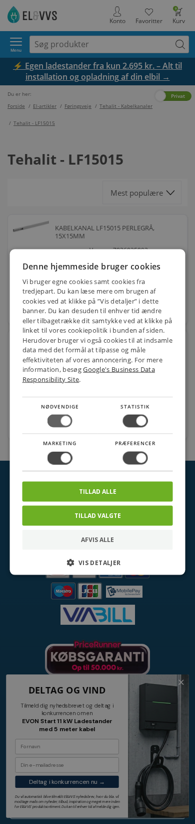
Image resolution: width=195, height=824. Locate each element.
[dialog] (98, 412)
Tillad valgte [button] (97, 515)
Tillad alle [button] (97, 491)
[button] (97, 566)
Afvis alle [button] (97, 539)
